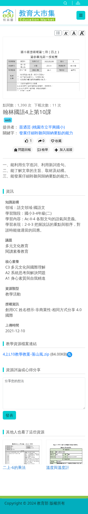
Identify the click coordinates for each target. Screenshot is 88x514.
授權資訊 (12, 304)
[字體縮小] (66, 33)
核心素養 (12, 261)
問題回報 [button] (24, 149)
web (8, 120)
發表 (9, 415)
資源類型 (12, 288)
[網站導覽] (79, 3)
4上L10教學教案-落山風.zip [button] (26, 354)
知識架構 (12, 202)
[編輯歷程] (58, 33)
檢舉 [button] (45, 149)
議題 (8, 240)
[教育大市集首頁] (29, 14)
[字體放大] (81, 33)
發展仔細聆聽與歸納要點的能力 (46, 132)
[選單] (80, 15)
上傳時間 (12, 325)
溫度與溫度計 (57, 467)
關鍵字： (10, 132)
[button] (56, 140)
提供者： (10, 127)
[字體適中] (73, 33)
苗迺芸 (25, 127)
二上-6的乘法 (14, 467)
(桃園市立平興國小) (48, 127)
